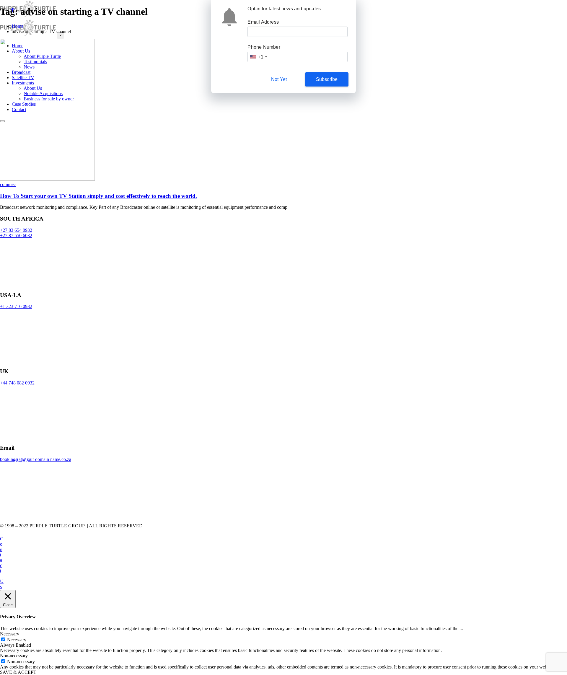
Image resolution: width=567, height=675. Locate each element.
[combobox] (258, 57)
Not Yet (279, 79)
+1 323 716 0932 (16, 306)
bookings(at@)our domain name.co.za (35, 459)
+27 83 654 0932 (16, 230)
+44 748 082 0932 (17, 382)
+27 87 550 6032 (16, 235)
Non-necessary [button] (14, 655)
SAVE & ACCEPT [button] (18, 672)
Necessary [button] (9, 633)
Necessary (16, 639)
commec (8, 184)
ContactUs (2, 562)
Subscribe (327, 79)
